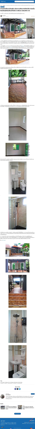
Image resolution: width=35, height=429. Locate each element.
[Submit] (33, 1)
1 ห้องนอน (2, 382)
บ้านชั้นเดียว (14, 382)
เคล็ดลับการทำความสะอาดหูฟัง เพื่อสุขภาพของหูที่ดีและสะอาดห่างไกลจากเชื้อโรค (28, 407)
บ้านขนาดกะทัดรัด (10, 382)
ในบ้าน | (3, 1)
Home (1, 5)
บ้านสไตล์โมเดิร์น (19, 382)
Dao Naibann (4, 15)
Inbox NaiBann (32, 422)
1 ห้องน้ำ (5, 382)
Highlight (4, 5)
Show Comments (17, 413)
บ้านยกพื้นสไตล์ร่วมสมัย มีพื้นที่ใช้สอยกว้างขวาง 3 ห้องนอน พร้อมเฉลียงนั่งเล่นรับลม (11, 407)
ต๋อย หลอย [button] (10, 47)
